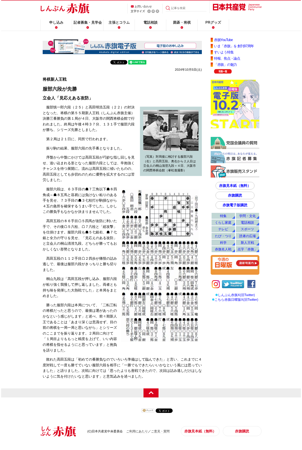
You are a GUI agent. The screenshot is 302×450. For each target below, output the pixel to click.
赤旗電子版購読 (235, 205)
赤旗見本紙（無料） (235, 185)
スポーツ (247, 229)
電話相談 (150, 22)
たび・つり (223, 236)
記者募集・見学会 (88, 22)
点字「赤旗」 (247, 249)
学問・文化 (247, 216)
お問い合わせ (143, 6)
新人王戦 (247, 242)
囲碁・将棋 (182, 22)
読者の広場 (247, 236)
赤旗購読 (235, 195)
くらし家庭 (223, 222)
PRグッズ (213, 22)
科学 (223, 242)
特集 (223, 216)
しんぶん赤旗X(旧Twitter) (236, 295)
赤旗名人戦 (223, 249)
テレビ (223, 229)
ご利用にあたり (137, 431)
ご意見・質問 (160, 431)
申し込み (56, 22)
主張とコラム (119, 22)
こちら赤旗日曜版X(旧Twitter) (236, 299)
